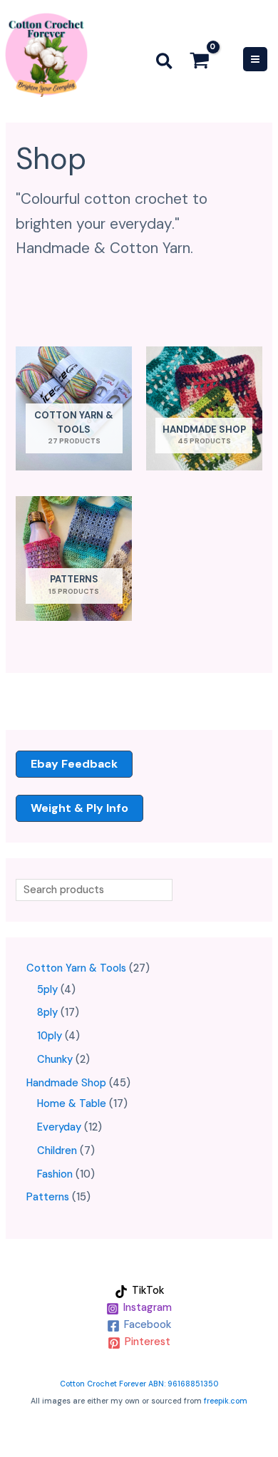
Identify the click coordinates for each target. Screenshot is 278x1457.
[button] (165, 64)
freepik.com (225, 1401)
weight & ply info (79, 807)
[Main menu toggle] (255, 59)
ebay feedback (74, 763)
